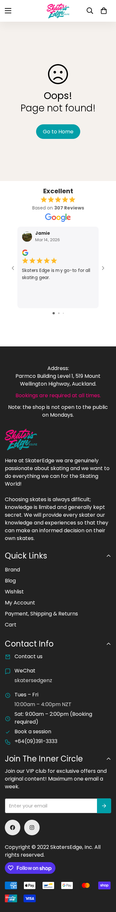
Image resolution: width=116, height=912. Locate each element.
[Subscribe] (104, 805)
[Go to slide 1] (54, 313)
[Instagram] (32, 827)
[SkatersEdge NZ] (58, 11)
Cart (10, 624)
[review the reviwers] (25, 253)
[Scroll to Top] (104, 877)
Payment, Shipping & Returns (41, 613)
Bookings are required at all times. (58, 395)
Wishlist (14, 591)
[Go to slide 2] (59, 313)
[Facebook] (12, 827)
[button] (103, 10)
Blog (10, 580)
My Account (20, 602)
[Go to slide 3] (63, 313)
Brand (12, 569)
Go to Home (58, 131)
